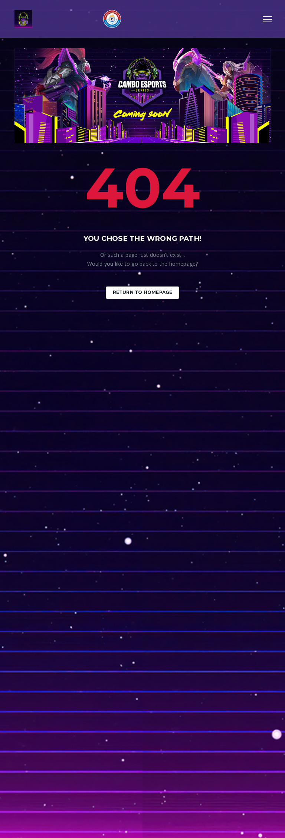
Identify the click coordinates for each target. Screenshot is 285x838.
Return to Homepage (143, 292)
